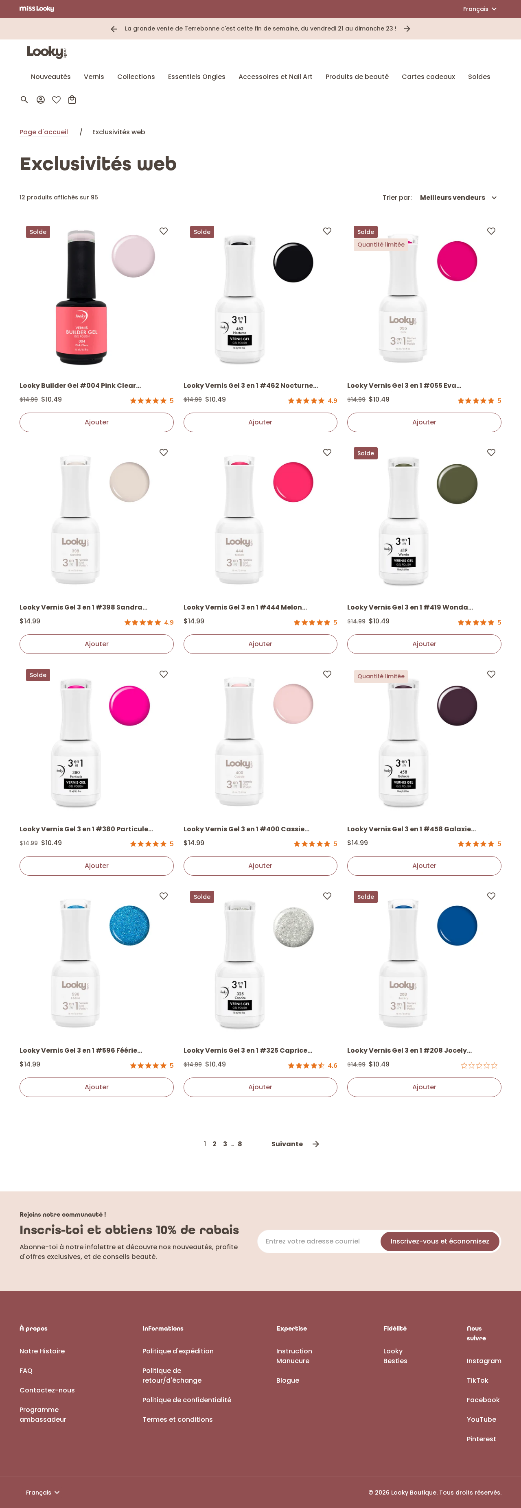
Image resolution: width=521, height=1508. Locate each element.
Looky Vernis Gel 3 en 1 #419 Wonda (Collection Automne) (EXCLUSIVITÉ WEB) (418, 608)
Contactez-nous (47, 1390)
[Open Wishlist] (56, 100)
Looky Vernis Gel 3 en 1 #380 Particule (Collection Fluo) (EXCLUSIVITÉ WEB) (84, 829)
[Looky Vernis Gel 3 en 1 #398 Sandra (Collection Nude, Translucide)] (97, 519)
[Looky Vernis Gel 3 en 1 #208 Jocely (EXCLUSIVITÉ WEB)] (424, 962)
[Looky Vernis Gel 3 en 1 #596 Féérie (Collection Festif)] (97, 962)
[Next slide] (407, 29)
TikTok (477, 1380)
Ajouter (97, 422)
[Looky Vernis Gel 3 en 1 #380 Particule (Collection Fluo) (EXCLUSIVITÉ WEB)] (97, 741)
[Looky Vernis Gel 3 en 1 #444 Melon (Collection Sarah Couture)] (261, 519)
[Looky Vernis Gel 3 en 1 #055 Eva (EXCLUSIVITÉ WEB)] (424, 298)
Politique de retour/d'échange (171, 1375)
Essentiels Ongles (196, 76)
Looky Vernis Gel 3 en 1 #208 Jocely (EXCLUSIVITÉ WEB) (407, 1051)
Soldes (479, 76)
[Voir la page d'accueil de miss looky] (37, 9)
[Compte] (41, 100)
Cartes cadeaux (428, 76)
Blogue (287, 1380)
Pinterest (481, 1439)
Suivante (287, 1144)
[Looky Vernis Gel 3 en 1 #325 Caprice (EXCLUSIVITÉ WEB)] (261, 962)
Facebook (483, 1400)
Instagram (484, 1361)
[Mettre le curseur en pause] (418, 29)
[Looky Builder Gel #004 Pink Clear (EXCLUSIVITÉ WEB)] (97, 298)
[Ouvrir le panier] (72, 100)
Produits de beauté (357, 76)
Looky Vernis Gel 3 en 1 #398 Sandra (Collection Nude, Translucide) (81, 608)
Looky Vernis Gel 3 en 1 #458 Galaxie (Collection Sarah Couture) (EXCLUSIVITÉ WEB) (418, 829)
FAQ (26, 1370)
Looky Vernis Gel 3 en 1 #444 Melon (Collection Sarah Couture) (243, 608)
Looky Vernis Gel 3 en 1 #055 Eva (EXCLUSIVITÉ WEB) (401, 386)
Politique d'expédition (178, 1351)
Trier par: (397, 197)
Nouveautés (51, 76)
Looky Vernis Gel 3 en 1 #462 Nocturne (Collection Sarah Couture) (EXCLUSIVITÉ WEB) (255, 386)
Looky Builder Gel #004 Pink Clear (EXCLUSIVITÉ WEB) (78, 386)
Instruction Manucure (294, 1356)
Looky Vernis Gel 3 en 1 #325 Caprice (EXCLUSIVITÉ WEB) (245, 1051)
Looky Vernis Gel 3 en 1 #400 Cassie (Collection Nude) (244, 829)
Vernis (94, 76)
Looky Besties (395, 1356)
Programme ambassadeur (43, 1414)
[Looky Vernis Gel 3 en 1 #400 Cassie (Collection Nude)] (261, 741)
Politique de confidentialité (186, 1400)
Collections (136, 76)
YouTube (481, 1419)
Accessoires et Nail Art (276, 76)
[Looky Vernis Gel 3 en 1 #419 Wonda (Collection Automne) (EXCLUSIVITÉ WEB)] (424, 519)
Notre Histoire (42, 1351)
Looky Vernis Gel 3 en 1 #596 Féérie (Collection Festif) (78, 1051)
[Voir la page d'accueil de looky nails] (49, 52)
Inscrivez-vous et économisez (440, 1241)
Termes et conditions (177, 1419)
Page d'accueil (44, 132)
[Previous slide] (114, 29)
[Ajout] (163, 231)
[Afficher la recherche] (24, 100)
